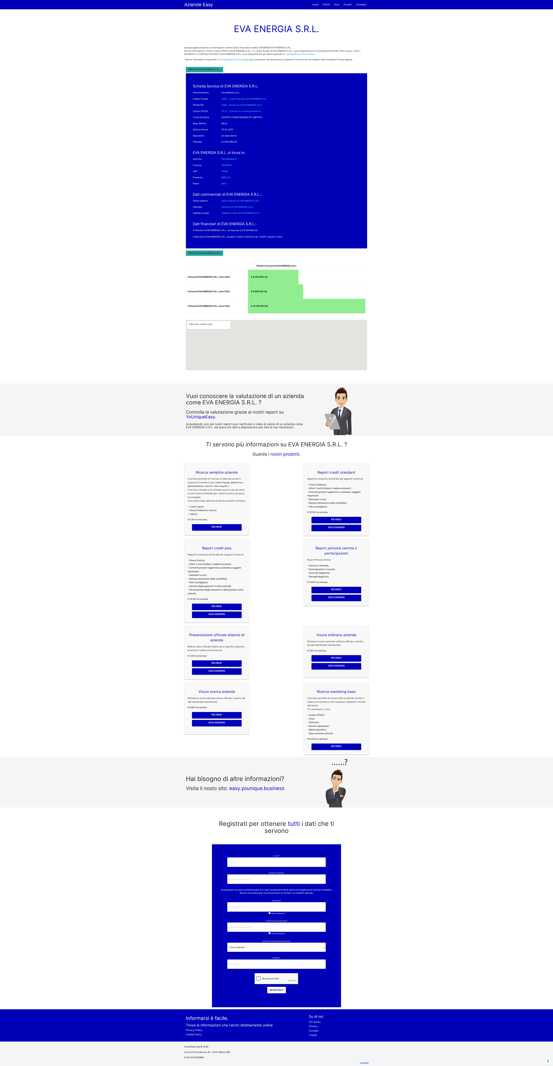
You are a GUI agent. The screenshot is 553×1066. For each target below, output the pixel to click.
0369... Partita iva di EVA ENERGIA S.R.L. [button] (241, 105)
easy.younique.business (256, 788)
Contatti (313, 1030)
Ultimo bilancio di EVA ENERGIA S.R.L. (240, 200)
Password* (276, 901)
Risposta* (276, 958)
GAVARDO (226, 165)
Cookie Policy (194, 1034)
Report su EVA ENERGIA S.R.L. (204, 69)
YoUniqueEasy (200, 416)
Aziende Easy (198, 4)
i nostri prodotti (283, 454)
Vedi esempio (336, 527)
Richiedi (217, 526)
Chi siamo (314, 1021)
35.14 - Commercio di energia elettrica (241, 111)
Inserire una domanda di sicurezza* (276, 941)
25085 (224, 171)
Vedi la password (278, 913)
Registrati (277, 990)
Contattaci (361, 4)
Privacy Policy (194, 1030)
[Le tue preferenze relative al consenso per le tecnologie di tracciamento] (548, 1061)
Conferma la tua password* (276, 921)
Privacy (313, 1026)
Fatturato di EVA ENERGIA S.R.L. (237, 207)
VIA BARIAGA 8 (228, 159)
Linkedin (364, 1063)
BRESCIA (226, 177)
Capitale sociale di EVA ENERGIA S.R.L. (241, 213)
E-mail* (276, 856)
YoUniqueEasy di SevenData (299, 54)
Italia (223, 183)
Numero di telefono (276, 873)
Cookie (313, 1034)
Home (315, 4)
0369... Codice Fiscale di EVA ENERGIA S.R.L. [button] (244, 98)
